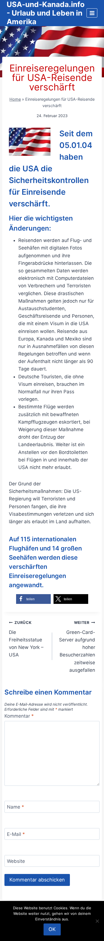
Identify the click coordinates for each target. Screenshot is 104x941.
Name (15, 807)
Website (16, 861)
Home (15, 99)
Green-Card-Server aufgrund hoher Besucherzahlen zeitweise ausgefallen (77, 646)
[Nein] (97, 921)
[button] (33, 599)
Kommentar (19, 716)
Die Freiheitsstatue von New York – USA (26, 639)
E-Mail (16, 834)
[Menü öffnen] (92, 13)
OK (52, 929)
